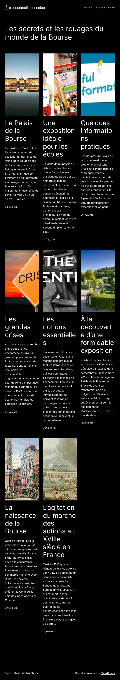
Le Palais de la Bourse (19, 130)
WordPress (108, 673)
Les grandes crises (17, 327)
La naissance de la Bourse (20, 519)
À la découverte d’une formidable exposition (97, 334)
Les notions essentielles (59, 330)
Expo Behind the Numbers (21, 673)
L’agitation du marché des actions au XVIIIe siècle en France (59, 531)
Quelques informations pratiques (96, 134)
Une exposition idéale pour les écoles (59, 138)
